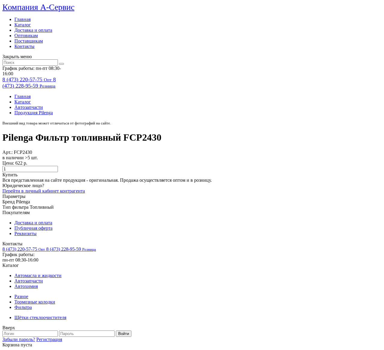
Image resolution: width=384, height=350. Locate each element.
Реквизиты (25, 233)
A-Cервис (38, 7)
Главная (22, 19)
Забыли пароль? (18, 339)
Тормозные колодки (34, 301)
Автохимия (26, 286)
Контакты (24, 46)
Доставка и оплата (33, 30)
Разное (21, 296)
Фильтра (23, 307)
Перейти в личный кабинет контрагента (43, 190)
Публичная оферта (33, 228)
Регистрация (49, 339)
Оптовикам (26, 35)
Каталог (22, 24)
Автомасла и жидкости (38, 275)
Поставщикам (28, 40)
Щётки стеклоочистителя (40, 317)
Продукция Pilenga (33, 112)
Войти (123, 333)
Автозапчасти (28, 107)
